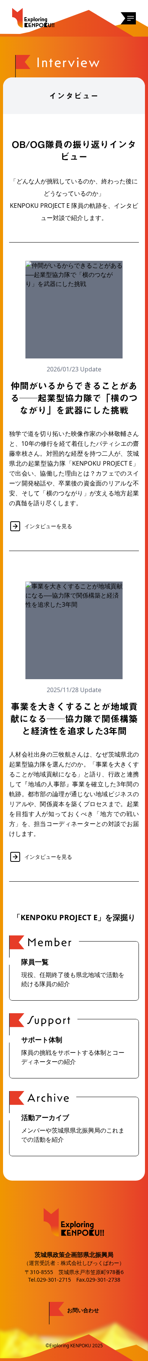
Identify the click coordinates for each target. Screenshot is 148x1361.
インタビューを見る (48, 526)
